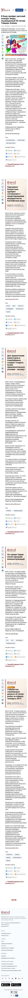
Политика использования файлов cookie (11, 970)
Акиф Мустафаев (18, 510)
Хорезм (8, 860)
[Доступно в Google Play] (16, 984)
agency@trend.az (5, 926)
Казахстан (20, 305)
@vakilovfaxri (14, 299)
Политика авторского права (8, 968)
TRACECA (8, 510)
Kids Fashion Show (10, 143)
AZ (14, 995)
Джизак (8, 857)
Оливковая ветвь (10, 643)
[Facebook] (5, 978)
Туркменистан (19, 308)
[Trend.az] (5, 10)
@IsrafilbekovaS (15, 504)
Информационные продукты (8, 958)
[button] (2, 35)
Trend (13, 223)
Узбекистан (9, 854)
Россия (8, 305)
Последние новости (6, 933)
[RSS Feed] (22, 978)
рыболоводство (17, 857)
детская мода (21, 140)
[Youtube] (12, 978)
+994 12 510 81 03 (5, 924)
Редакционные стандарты (7, 948)
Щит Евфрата (19, 640)
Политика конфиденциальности (9, 966)
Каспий (8, 311)
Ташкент (17, 854)
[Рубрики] (25, 10)
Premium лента (4, 935)
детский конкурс (10, 140)
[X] (9, 978)
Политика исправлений (7, 950)
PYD (7, 640)
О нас (2, 941)
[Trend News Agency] (5, 912)
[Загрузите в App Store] (5, 984)
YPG (12, 640)
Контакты (3, 945)
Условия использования (7, 964)
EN (11, 995)
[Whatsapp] (2, 978)
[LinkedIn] (19, 978)
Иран (14, 305)
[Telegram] (15, 978)
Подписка (3, 956)
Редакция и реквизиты (6, 943)
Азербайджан (9, 308)
